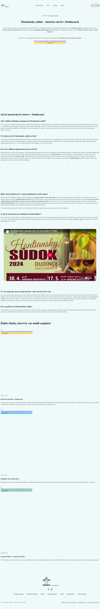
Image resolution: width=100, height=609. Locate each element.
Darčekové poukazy (19, 594)
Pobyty (48, 5)
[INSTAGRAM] (51, 589)
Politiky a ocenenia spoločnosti (68, 602)
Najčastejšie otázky (52, 594)
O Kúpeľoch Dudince (32, 594)
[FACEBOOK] (48, 589)
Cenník (62, 594)
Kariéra (42, 594)
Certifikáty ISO (81, 602)
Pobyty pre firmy (82, 594)
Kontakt (62, 5)
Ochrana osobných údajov (92, 602)
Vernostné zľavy (71, 594)
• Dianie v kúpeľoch (53, 15)
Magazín (55, 5)
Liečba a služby (39, 5)
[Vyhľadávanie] (97, 5)
